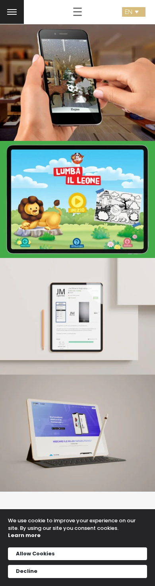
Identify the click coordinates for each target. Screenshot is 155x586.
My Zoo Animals (77, 194)
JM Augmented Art (77, 311)
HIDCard (77, 427)
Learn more (24, 535)
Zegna (78, 77)
